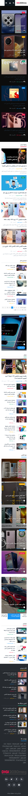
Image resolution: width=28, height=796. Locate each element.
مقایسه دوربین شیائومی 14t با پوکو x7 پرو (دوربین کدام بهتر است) (16, 377)
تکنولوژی (22, 204)
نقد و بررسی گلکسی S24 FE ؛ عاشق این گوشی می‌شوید (9, 274)
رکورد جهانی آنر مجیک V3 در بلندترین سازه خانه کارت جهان (9, 410)
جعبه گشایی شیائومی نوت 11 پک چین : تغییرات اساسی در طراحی (9, 709)
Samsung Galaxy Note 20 (14, 751)
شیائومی (18, 748)
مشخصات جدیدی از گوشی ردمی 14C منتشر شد (10, 300)
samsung (24, 748)
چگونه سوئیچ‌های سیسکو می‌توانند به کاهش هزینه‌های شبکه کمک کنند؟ (9, 292)
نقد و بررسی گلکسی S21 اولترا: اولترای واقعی (10, 681)
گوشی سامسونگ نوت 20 (7, 746)
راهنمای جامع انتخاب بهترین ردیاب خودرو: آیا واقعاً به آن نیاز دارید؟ (9, 630)
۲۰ (25, 310)
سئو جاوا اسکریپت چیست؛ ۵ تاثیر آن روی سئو (15, 193)
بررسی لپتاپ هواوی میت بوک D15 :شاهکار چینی (9, 688)
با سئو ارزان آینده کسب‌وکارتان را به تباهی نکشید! (14, 166)
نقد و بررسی (22, 316)
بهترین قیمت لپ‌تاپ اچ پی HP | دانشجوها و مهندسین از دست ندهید (9, 283)
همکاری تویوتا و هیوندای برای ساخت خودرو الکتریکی (13, 615)
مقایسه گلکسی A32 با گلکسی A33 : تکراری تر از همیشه (15, 247)
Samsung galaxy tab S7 (14, 758)
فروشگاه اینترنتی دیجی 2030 (20, 755)
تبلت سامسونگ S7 (7, 753)
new (25, 744)
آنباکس (7, 748)
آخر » (15, 310)
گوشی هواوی (23, 758)
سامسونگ (9, 744)
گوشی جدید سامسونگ (8, 755)
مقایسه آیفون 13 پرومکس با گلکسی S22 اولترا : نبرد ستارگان (10, 723)
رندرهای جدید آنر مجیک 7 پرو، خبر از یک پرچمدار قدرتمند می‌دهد (10, 437)
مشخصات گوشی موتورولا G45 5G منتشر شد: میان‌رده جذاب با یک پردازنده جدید (9, 428)
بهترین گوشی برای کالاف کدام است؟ (10, 266)
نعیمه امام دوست (19, 168)
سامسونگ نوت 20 (22, 753)
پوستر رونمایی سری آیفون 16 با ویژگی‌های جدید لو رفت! (14, 131)
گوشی (21, 744)
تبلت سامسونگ (17, 746)
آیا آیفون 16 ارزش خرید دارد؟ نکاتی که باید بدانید (9, 385)
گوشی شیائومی (13, 748)
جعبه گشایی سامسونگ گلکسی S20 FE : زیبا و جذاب (10, 730)
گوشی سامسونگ (15, 744)
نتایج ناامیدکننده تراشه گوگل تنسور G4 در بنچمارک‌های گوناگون (14, 78)
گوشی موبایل (14, 753)
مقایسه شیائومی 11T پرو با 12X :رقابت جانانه (15, 220)
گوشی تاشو (23, 751)
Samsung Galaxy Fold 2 (10, 760)
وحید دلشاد (19, 81)
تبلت (5, 744)
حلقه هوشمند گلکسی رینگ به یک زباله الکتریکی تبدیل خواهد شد (9, 648)
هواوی (24, 762)
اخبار (23, 12)
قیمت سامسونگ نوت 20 (21, 760)
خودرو (23, 579)
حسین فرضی (19, 222)
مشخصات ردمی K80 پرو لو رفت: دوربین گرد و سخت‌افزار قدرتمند (9, 446)
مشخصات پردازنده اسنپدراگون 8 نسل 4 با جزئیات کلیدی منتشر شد (14, 105)
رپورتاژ (23, 150)
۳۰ (22, 310)
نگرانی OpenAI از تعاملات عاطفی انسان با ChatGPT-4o (9, 657)
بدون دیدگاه (4, 381)
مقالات (23, 231)
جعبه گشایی (22, 461)
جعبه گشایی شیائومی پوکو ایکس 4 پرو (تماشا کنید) (9, 716)
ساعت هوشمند (5, 751)
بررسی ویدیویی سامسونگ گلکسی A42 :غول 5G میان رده (9, 674)
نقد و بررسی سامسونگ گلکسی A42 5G (10, 695)
